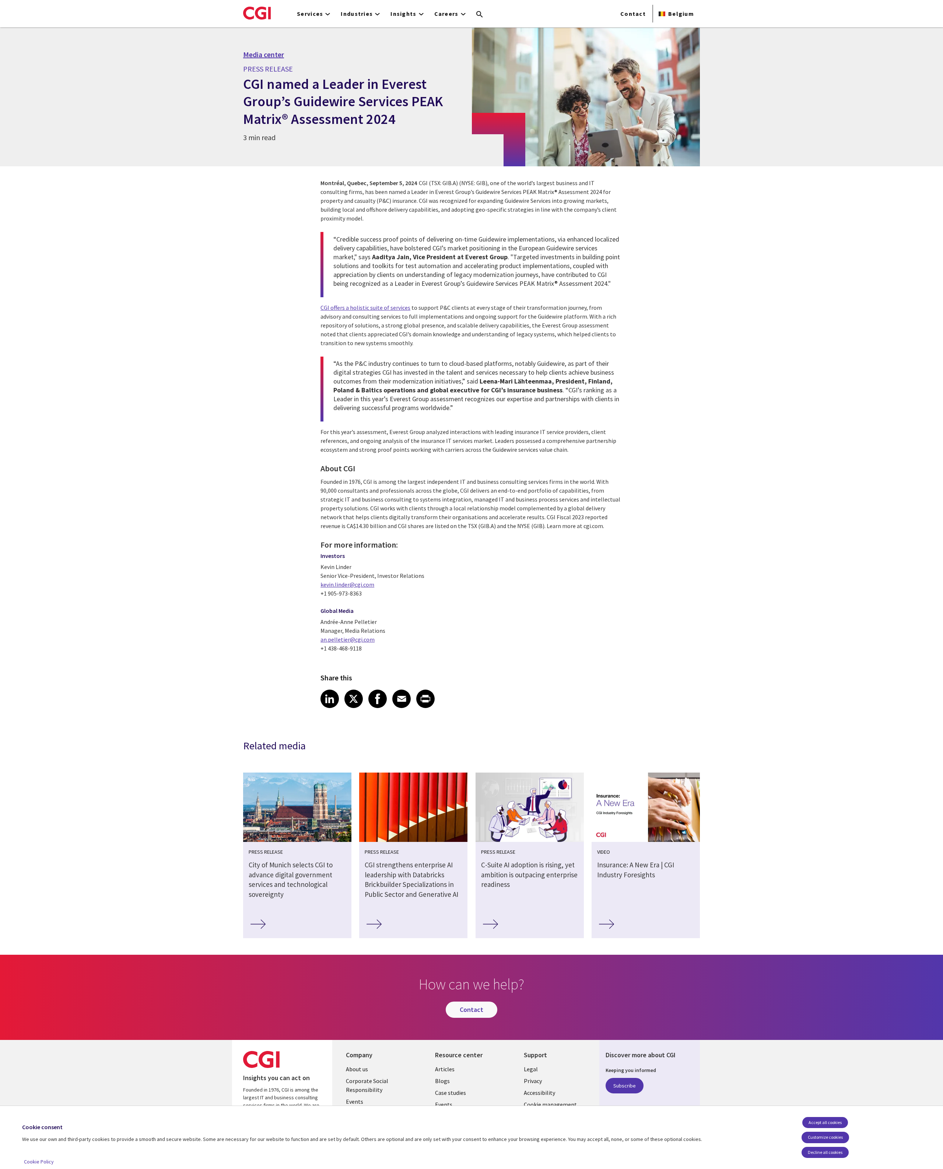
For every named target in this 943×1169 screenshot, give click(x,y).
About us (357, 1069)
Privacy (533, 1081)
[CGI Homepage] (257, 13)
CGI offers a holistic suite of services (365, 307)
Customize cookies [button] (825, 1137)
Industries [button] (357, 13)
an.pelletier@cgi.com (347, 639)
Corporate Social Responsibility (367, 1085)
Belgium (681, 13)
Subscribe (624, 1085)
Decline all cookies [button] (825, 1152)
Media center (263, 54)
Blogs (442, 1081)
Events (354, 1101)
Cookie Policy (39, 1161)
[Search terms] (479, 15)
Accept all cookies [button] (825, 1122)
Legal (531, 1069)
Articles (445, 1069)
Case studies (450, 1092)
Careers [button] (446, 13)
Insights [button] (403, 13)
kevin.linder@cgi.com (347, 584)
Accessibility (539, 1092)
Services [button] (310, 13)
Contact (633, 13)
